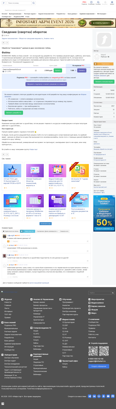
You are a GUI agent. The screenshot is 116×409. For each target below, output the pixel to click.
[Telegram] (90, 396)
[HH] (99, 396)
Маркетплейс (68, 319)
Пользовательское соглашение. (14, 389)
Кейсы (35, 343)
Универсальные (68, 347)
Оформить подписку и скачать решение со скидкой (46, 84)
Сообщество (9, 350)
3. (7, 255)
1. (7, 235)
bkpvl (12, 245)
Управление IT (38, 317)
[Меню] (4, 3)
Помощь (91, 331)
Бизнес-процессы (40, 305)
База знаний (10, 322)
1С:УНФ (65, 331)
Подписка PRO (10, 325)
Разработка (9, 338)
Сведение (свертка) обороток (24, 32)
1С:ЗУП (65, 341)
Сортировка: (47, 231)
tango (12, 255)
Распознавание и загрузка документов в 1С (79, 211)
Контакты (92, 337)
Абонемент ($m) (99, 192)
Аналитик (66, 305)
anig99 (12, 235)
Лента (6, 308)
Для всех (97, 144)
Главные (7, 305)
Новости (7, 302)
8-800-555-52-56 (95, 359)
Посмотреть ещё (45, 223)
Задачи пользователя (13, 334)
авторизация (44, 283)
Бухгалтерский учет (100, 187)
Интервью (8, 311)
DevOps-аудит (10, 361)
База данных (9, 341)
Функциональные (11, 328)
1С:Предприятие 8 (100, 154)
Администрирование (12, 344)
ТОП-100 (7, 314)
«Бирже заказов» (100, 75)
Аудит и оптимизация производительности (12, 371)
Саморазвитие (39, 323)
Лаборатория (10, 355)
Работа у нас (93, 334)
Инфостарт (33, 149)
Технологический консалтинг (15, 367)
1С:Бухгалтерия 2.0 (100, 160)
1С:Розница (66, 338)
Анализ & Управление (43, 299)
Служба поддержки (99, 343)
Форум (94, 310)
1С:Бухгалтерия (68, 322)
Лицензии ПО (38, 362)
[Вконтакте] (94, 396)
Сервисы (36, 337)
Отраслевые (38, 365)
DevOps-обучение (11, 358)
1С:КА (64, 328)
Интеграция (9, 347)
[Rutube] (113, 396)
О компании (93, 319)
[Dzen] (103, 396)
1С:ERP (65, 325)
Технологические (40, 371)
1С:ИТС (36, 334)
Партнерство (38, 346)
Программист (67, 302)
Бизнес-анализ (39, 302)
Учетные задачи (10, 331)
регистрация (34, 283)
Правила (91, 328)
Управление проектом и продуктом (42, 309)
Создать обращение (98, 366)
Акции (35, 331)
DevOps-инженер (69, 311)
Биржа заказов (98, 306)
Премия (7, 317)
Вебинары (37, 349)
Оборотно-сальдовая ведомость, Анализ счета (104, 136)
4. (7, 265)
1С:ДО (64, 344)
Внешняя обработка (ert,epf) (103, 149)
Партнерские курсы (70, 314)
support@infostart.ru (96, 361)
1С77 (64, 353)
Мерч (93, 313)
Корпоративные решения (40, 355)
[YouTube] (108, 396)
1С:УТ (64, 334)
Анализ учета (98, 134)
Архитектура (38, 320)
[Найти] (113, 293)
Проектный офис (70, 361)
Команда (36, 314)
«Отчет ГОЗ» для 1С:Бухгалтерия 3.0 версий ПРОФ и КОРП (12, 181)
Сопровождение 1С (42, 328)
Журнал (8, 299)
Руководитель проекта (71, 308)
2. (7, 245)
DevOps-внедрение (12, 364)
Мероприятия (97, 299)
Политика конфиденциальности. (39, 389)
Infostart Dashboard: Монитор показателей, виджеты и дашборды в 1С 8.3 (34, 183)
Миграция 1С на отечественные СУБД (13, 376)
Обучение (67, 299)
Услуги (36, 340)
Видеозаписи (97, 303)
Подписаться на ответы (11, 231)
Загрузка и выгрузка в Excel (103, 132)
